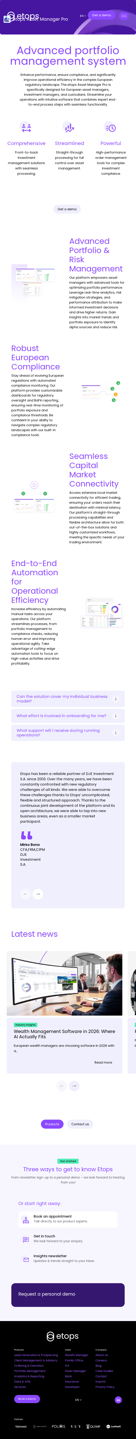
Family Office (74, 1360)
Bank (68, 1376)
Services (20, 1387)
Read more (103, 1062)
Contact (101, 1376)
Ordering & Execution (29, 1366)
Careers (101, 1360)
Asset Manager (75, 1371)
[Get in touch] (68, 1239)
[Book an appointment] (68, 1219)
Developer (72, 1387)
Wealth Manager (76, 1355)
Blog (98, 1366)
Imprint (100, 1382)
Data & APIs (22, 1382)
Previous (25, 894)
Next (38, 894)
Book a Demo (27, 1399)
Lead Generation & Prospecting (36, 1355)
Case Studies (104, 1371)
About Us (101, 1355)
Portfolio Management (30, 1371)
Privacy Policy (105, 1387)
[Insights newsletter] (68, 1259)
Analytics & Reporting (29, 1376)
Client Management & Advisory (35, 1360)
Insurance (72, 1382)
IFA (67, 1366)
